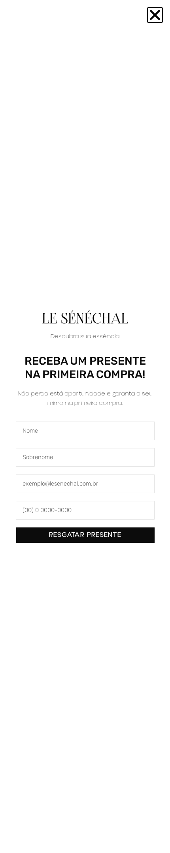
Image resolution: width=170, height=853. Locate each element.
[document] (85, 426)
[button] (155, 15)
